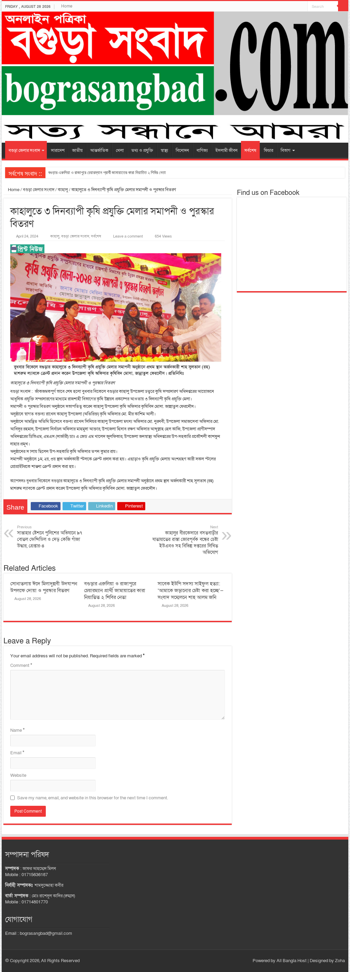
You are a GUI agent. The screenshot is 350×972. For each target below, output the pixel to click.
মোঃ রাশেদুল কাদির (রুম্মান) (53, 896)
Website (18, 775)
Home (66, 6)
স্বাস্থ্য (164, 150)
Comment (21, 665)
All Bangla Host (292, 961)
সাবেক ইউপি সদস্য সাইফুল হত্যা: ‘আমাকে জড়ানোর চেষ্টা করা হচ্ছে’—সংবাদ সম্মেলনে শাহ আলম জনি (191, 590)
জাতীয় (77, 150)
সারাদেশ (58, 150)
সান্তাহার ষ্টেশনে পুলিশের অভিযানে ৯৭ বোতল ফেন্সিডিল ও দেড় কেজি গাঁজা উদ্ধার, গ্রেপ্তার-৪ (49, 537)
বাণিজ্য (202, 150)
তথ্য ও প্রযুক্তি (142, 150)
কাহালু (63, 190)
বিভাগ (286, 150)
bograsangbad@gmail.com (46, 933)
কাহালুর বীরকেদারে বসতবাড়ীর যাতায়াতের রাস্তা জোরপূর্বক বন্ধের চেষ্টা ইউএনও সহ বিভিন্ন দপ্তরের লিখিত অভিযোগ (185, 540)
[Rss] (295, 6)
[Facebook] (302, 6)
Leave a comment (128, 236)
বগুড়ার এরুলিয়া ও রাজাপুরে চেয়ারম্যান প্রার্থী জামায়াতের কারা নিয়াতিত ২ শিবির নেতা (107, 172)
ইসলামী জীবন (226, 150)
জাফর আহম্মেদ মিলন (39, 869)
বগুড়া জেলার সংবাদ (24, 150)
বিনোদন (182, 150)
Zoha (340, 961)
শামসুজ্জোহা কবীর (49, 885)
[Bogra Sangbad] (175, 77)
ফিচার (268, 150)
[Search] (343, 6)
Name (17, 730)
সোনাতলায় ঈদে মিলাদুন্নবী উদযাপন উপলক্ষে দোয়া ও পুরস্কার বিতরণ (43, 587)
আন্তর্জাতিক (99, 150)
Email (17, 753)
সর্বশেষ (250, 150)
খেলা (120, 150)
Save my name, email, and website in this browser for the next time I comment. (92, 798)
